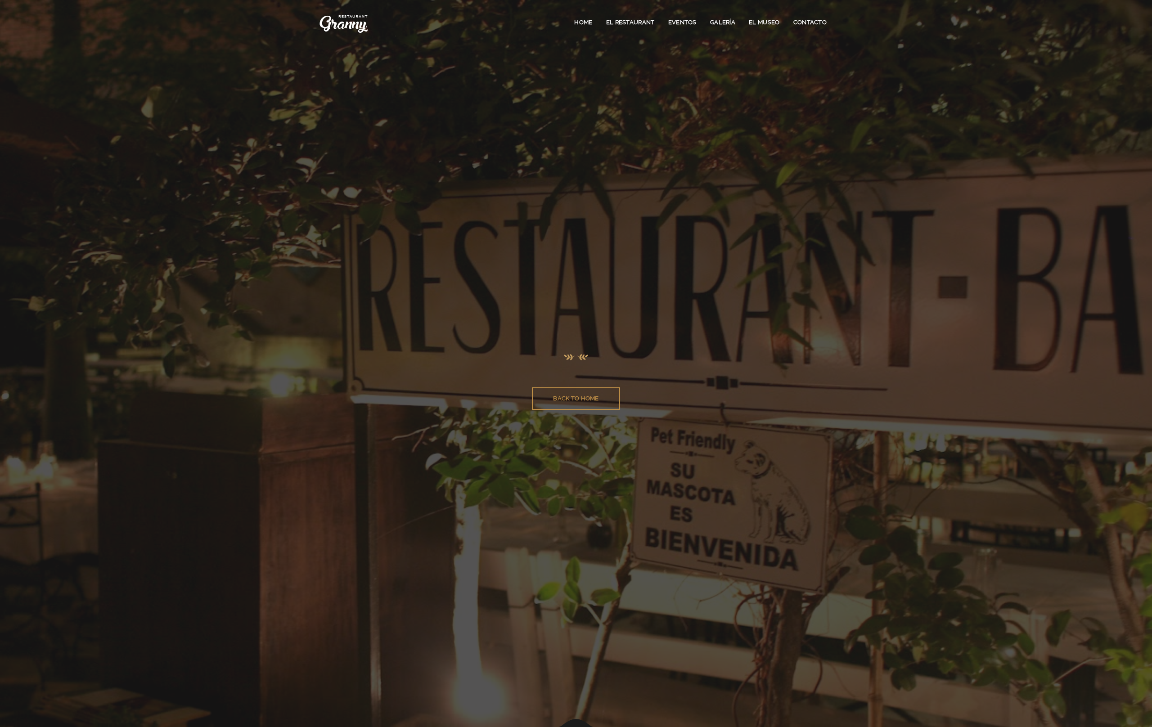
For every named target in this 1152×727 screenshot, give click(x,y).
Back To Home (575, 398)
